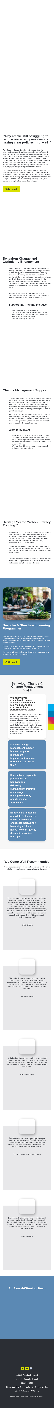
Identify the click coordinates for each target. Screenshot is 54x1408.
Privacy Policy (14, 1396)
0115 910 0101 (27, 1383)
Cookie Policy (24, 1396)
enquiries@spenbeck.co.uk (27, 1379)
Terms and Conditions (35, 1396)
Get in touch (11, 189)
